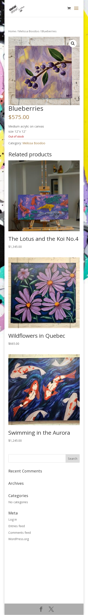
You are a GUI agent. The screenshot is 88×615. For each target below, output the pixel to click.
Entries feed (16, 526)
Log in (12, 519)
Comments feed (19, 533)
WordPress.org (18, 539)
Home (12, 31)
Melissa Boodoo (28, 31)
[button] (73, 43)
